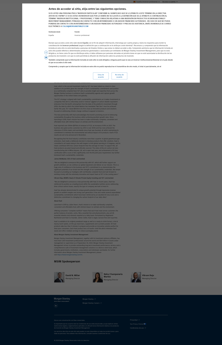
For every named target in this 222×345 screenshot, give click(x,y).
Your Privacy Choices (137, 324)
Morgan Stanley (88, 299)
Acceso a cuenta (168, 2)
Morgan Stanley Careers (91, 303)
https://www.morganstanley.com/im (69, 255)
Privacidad (134, 320)
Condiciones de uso (137, 328)
